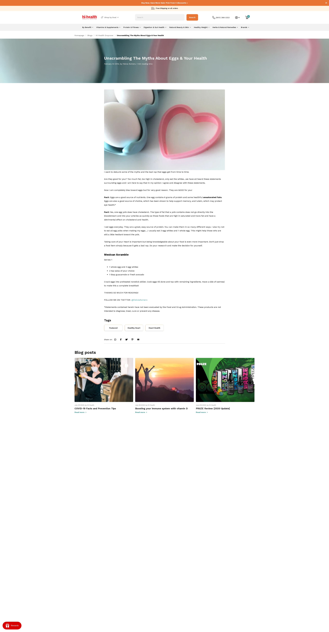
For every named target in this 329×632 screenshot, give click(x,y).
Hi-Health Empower (104, 35)
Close (326, 3)
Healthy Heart (134, 328)
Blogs (90, 35)
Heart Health (154, 328)
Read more (80, 412)
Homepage (79, 35)
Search (192, 17)
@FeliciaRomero (139, 300)
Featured (113, 328)
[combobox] (160, 17)
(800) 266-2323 (223, 17)
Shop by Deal (110, 17)
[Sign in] (237, 17)
